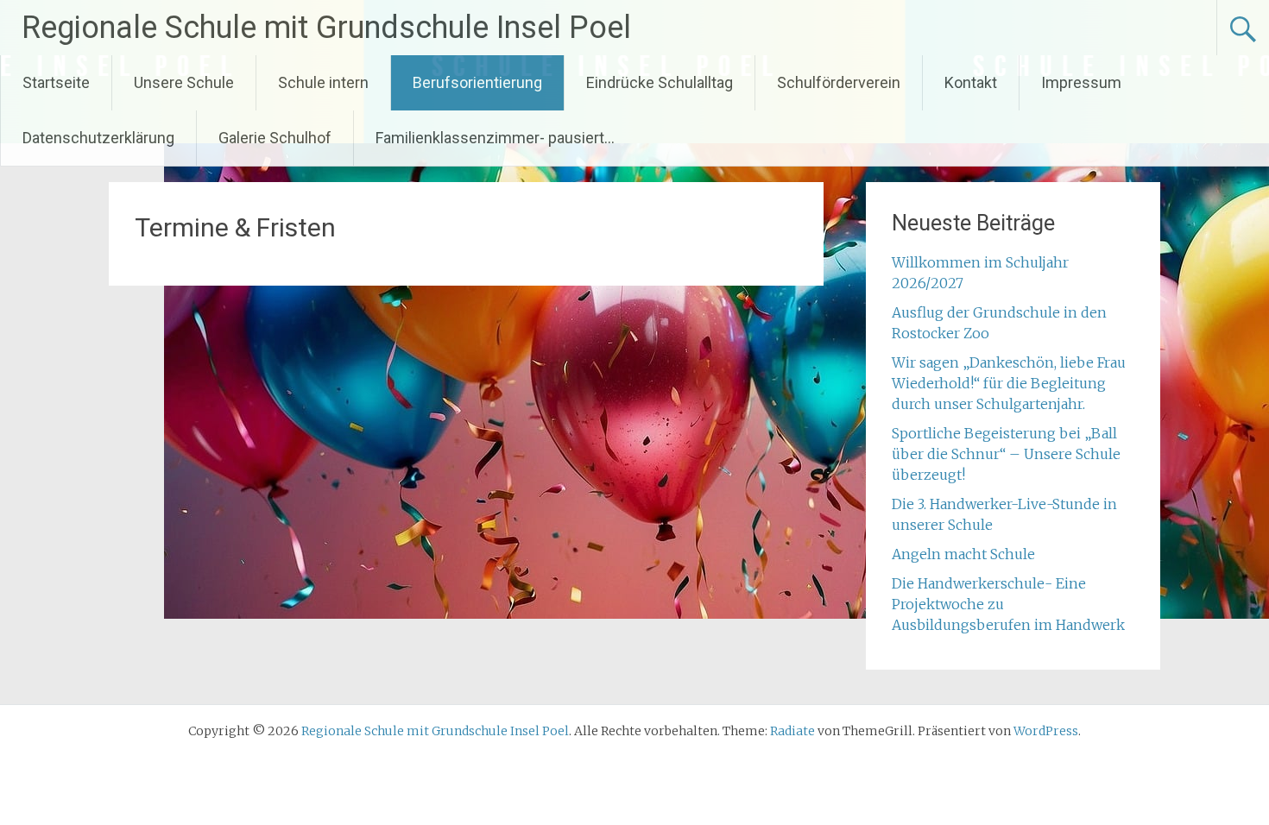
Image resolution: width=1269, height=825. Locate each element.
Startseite (56, 82)
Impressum (1081, 82)
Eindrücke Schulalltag (659, 82)
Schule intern (323, 82)
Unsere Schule (184, 82)
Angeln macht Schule (963, 554)
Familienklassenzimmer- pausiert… (495, 138)
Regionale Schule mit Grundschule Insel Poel (326, 27)
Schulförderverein (838, 82)
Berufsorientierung (477, 82)
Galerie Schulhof (274, 138)
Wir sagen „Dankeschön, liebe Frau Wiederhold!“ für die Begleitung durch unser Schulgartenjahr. (1009, 383)
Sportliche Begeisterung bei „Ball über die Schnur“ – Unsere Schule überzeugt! (1006, 454)
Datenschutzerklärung (98, 138)
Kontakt (970, 82)
